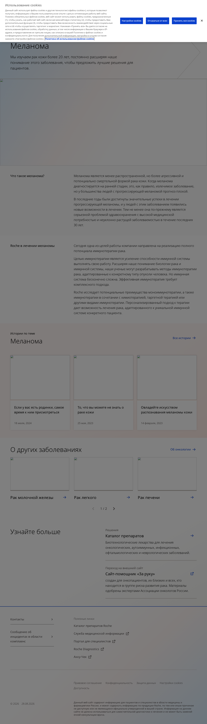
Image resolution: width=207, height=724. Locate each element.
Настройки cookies (131, 20)
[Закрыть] (201, 20)
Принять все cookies (184, 20)
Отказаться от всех (157, 20)
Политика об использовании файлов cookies (69, 38)
